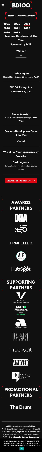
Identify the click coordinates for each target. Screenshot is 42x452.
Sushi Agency (21, 162)
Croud (21, 141)
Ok (22, 449)
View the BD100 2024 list (19, 181)
